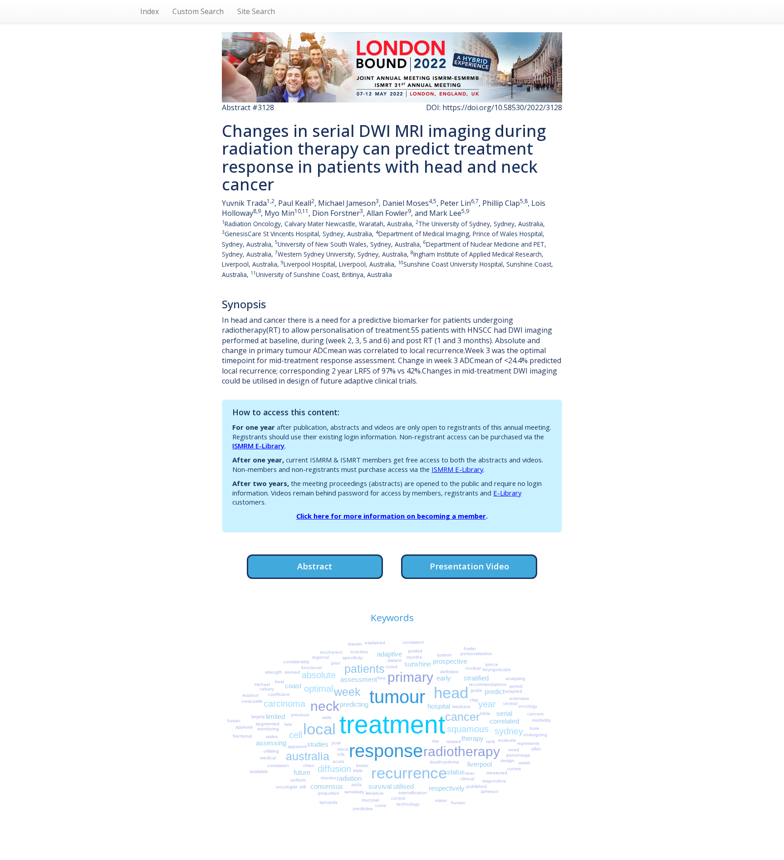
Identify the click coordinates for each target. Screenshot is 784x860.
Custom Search (198, 11)
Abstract (314, 566)
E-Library (507, 492)
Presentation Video (469, 566)
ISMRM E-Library (258, 445)
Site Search (256, 11)
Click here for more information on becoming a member (391, 515)
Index (149, 11)
